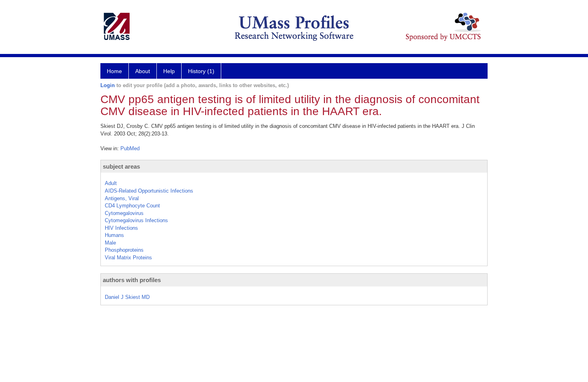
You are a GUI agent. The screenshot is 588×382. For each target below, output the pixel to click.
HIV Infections (121, 228)
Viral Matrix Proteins (128, 258)
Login (107, 85)
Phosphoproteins (124, 250)
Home (114, 71)
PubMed (130, 148)
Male (110, 243)
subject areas (121, 166)
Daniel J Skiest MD (127, 297)
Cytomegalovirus (124, 213)
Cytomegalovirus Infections (136, 220)
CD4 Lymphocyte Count (132, 206)
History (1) (201, 71)
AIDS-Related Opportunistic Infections (149, 191)
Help (169, 71)
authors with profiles (132, 280)
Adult (111, 183)
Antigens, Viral (122, 198)
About (142, 71)
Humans (114, 235)
